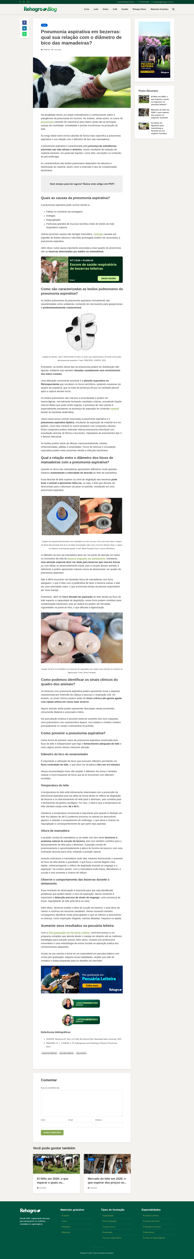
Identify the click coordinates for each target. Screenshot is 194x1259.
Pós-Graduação (109, 1221)
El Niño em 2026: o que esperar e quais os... (52, 1180)
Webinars (66, 1232)
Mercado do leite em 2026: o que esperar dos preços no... (107, 1180)
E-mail (70, 1120)
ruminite (98, 234)
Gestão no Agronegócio (154, 1238)
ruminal (114, 408)
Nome (43, 1120)
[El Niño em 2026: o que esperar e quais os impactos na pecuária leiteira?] (56, 1163)
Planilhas (66, 1227)
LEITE (44, 25)
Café (115, 9)
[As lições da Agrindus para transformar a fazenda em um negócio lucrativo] (144, 125)
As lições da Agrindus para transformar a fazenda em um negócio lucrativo (159, 128)
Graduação (107, 1232)
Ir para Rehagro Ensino (125, 2)
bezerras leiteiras (49, 1053)
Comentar (46, 50)
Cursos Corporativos (112, 1238)
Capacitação (108, 1215)
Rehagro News (139, 9)
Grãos (105, 9)
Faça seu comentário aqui (50, 1088)
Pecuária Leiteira (150, 1215)
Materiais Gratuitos (159, 9)
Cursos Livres (108, 1227)
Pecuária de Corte (151, 1221)
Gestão (125, 9)
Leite (96, 9)
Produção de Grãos (152, 1227)
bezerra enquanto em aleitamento (86, 558)
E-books (65, 1215)
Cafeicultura (148, 1232)
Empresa (98, 1120)
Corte (86, 9)
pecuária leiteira (66, 1053)
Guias (64, 1221)
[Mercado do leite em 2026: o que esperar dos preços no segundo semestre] (107, 1163)
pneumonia (47, 122)
